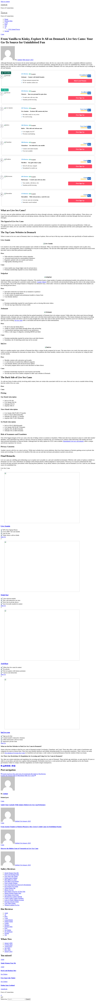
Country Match (41, 282)
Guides (6, 923)
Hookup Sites (8, 21)
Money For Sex (9, 890)
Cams (6, 22)
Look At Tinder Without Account (14, 900)
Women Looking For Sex (11, 905)
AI (5, 27)
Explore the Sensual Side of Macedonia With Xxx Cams (17, 775)
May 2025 (7, 950)
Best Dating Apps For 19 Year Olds (14, 891)
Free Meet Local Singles (11, 881)
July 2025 (7, 948)
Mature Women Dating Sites (12, 893)
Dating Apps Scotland (10, 878)
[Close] (2, 997)
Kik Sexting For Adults (11, 886)
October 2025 (8, 945)
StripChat (4, 595)
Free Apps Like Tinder (11, 876)
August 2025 (8, 946)
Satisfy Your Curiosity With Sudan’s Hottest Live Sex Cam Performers (23, 805)
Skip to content (5, 1)
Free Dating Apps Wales (11, 895)
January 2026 (8, 943)
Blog (5, 916)
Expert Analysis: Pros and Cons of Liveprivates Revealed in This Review (24, 774)
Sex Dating (7, 930)
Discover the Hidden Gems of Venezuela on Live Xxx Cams (19, 848)
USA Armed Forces (14, 29)
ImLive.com (5, 732)
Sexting (6, 31)
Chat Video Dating (9, 903)
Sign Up (3, 537)
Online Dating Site (9, 888)
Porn (5, 24)
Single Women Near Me (11, 873)
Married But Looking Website (13, 896)
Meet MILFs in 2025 (10, 880)
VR (5, 26)
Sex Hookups (8, 931)
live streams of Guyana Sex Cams (15, 753)
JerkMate (4, 664)
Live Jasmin (5, 526)
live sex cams (18, 320)
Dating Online (8, 921)
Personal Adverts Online (11, 901)
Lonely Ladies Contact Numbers (14, 898)
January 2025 (8, 951)
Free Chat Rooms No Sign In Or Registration (17, 885)
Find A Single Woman (10, 883)
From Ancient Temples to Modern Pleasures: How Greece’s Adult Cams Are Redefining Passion (31, 826)
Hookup (6, 925)
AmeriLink (4, 5)
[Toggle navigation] (1, 11)
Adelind (19, 60)
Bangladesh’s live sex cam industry (73, 441)
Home (6, 19)
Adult (6, 913)
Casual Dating (8, 920)
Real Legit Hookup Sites (11, 874)
